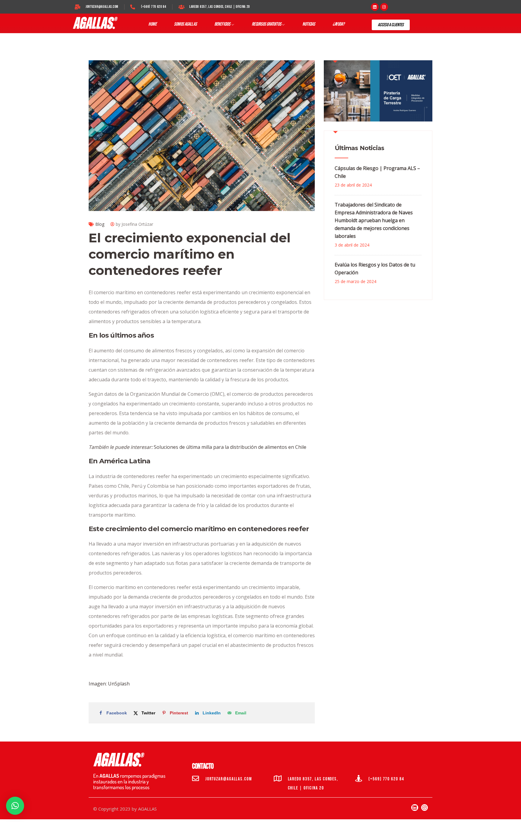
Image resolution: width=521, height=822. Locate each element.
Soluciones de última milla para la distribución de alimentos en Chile (230, 447)
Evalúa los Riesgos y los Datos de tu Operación (375, 268)
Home (152, 24)
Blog (99, 224)
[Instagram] (384, 7)
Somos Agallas (185, 24)
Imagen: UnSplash (109, 683)
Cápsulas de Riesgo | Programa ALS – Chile (377, 172)
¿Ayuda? (339, 24)
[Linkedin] (375, 7)
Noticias (308, 24)
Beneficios (222, 24)
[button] (15, 806)
